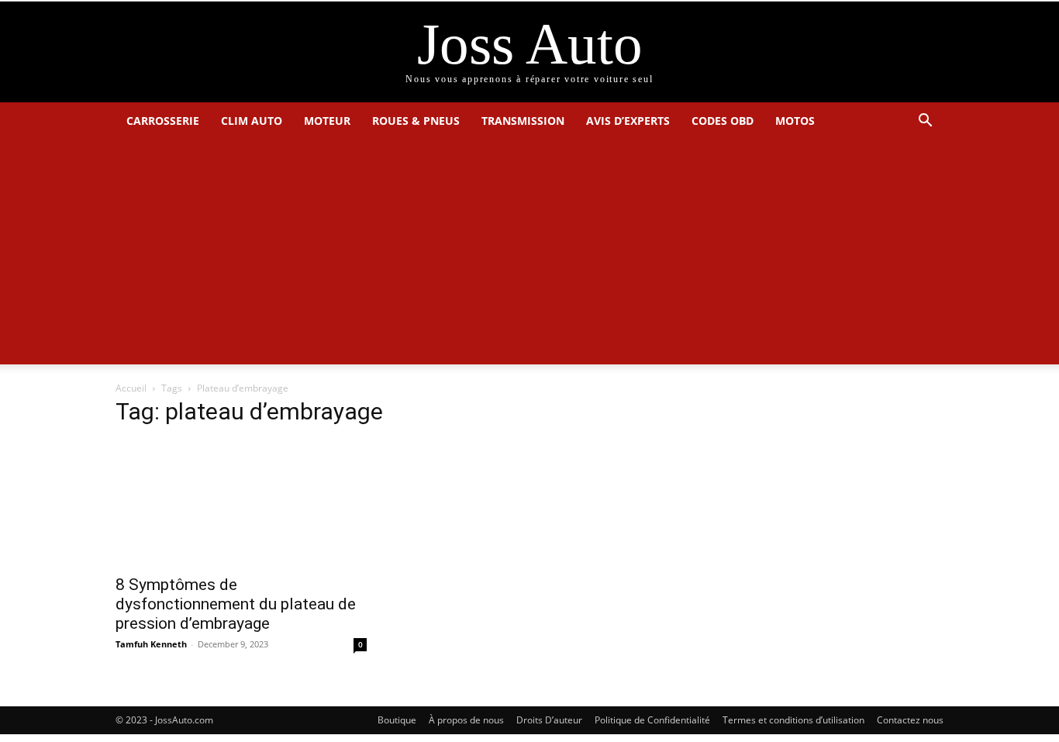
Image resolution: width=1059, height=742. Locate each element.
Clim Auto (251, 120)
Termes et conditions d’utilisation (793, 719)
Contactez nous (910, 719)
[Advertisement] (529, 255)
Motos (795, 120)
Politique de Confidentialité (652, 719)
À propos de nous (466, 719)
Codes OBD (723, 120)
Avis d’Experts (628, 120)
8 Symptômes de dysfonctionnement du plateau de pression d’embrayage (236, 604)
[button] (924, 122)
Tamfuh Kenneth (151, 644)
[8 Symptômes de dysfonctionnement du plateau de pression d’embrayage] (241, 503)
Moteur (327, 120)
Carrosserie (162, 120)
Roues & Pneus (416, 120)
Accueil (131, 388)
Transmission (522, 120)
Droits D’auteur (549, 719)
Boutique (397, 719)
